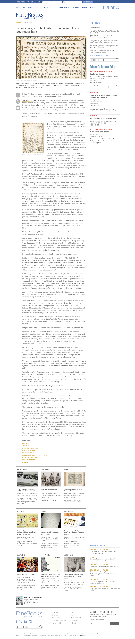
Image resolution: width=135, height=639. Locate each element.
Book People (45, 555)
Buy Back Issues (29, 601)
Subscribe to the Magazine (33, 597)
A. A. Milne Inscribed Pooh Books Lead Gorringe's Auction (103, 552)
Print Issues (56, 618)
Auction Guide (56, 623)
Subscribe (62, 8)
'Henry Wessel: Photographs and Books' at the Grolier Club (26, 490)
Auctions (19, 22)
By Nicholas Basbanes (31, 603)
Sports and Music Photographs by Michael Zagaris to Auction (27, 494)
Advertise (74, 623)
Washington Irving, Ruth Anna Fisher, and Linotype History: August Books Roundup (50, 576)
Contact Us (86, 8)
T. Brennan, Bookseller (99, 132)
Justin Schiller (28, 450)
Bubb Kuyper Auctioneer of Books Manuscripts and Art (104, 96)
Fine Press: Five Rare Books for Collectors (104, 566)
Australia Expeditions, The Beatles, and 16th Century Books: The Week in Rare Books (103, 574)
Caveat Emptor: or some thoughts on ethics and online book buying (50, 495)
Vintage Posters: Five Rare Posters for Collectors (25, 538)
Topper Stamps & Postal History (103, 118)
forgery (25, 462)
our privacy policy (57, 634)
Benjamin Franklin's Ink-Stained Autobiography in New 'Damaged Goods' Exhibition (74, 582)
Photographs (22, 469)
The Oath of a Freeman (30, 100)
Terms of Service (77, 635)
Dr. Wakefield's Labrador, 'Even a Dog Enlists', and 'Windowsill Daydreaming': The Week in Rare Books (27, 500)
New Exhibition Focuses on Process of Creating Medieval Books (73, 589)
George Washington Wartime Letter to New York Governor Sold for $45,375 (104, 42)
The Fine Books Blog (98, 545)
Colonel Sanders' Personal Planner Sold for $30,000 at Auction (49, 539)
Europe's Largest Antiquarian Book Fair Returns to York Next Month (103, 560)
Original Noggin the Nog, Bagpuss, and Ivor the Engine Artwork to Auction (26, 532)
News (18, 7)
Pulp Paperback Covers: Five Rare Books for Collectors (105, 590)
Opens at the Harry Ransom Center (104, 47)
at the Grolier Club (104, 32)
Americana (45, 511)
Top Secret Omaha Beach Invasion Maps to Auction (72, 501)
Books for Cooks (97, 74)
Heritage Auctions (30, 448)
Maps (66, 469)
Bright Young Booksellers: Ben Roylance (50, 582)
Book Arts (21, 555)
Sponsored (45, 469)
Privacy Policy (66, 635)
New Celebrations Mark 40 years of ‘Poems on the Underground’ (26, 587)
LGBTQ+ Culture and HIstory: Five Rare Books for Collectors (103, 582)
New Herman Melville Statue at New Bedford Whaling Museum (102, 51)
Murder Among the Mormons (34, 455)
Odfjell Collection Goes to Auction (49, 490)
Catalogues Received (59, 620)
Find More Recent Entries (99, 55)
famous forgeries (29, 460)
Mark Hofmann (28, 453)
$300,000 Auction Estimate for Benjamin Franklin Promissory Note (104, 37)
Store (37, 7)
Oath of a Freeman (30, 457)
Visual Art (21, 511)
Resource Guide (47, 8)
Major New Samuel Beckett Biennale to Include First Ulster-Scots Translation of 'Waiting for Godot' (26, 579)
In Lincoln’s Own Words (48, 500)
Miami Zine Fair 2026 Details (26, 574)
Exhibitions (68, 555)
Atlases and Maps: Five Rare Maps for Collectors (73, 490)
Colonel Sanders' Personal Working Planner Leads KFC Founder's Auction (50, 545)
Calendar (75, 7)
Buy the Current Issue (31, 599)
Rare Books (68, 511)
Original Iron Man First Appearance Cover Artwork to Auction (27, 543)
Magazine (25, 8)
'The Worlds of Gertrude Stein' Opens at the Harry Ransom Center (73, 576)
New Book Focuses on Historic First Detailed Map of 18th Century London (74, 495)
